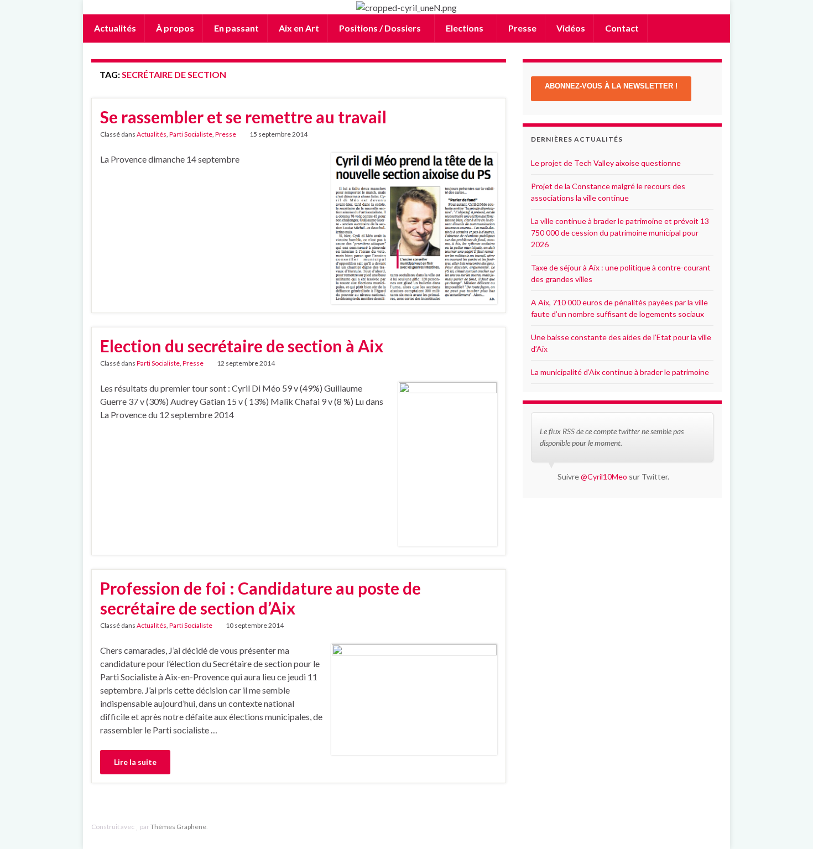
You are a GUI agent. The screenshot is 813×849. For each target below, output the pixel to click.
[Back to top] (788, 824)
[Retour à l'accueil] (406, 7)
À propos (174, 28)
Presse (521, 28)
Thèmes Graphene (178, 826)
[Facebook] (699, 827)
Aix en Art (298, 28)
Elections (464, 28)
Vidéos (570, 28)
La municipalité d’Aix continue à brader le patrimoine (620, 372)
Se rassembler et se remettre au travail (243, 117)
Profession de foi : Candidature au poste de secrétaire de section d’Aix (260, 598)
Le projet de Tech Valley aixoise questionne (606, 163)
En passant (235, 28)
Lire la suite (135, 762)
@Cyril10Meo (604, 476)
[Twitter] (716, 827)
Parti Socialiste (190, 134)
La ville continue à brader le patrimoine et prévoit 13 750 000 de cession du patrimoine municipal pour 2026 (620, 232)
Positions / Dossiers (380, 28)
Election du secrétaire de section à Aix (241, 346)
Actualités (114, 28)
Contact (621, 28)
